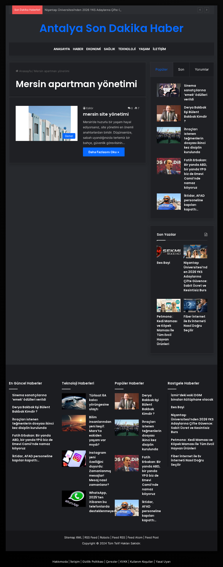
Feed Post (152, 537)
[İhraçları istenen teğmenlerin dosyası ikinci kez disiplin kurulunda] (169, 135)
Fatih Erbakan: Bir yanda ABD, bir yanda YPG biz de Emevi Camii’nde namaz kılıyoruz (195, 174)
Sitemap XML (73, 537)
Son (181, 69)
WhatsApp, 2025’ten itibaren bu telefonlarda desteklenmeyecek (104, 502)
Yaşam (144, 49)
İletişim (159, 49)
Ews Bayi (163, 263)
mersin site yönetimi (106, 114)
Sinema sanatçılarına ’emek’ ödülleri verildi (195, 92)
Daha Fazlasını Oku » (103, 152)
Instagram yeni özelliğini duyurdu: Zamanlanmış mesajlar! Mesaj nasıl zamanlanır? (100, 468)
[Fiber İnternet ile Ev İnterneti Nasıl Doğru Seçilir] (195, 305)
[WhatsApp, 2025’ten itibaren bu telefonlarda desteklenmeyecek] (74, 499)
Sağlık (109, 49)
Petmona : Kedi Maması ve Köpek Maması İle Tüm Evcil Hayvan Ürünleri (167, 330)
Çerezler (112, 561)
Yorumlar (202, 69)
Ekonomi (93, 49)
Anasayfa (62, 49)
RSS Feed (90, 537)
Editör (89, 108)
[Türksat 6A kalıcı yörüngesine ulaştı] (74, 401)
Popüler (161, 69)
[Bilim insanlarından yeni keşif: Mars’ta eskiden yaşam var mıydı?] (74, 423)
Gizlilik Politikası (92, 561)
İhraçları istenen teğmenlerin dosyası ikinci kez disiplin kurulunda (195, 140)
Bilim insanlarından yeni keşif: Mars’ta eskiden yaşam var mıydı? (100, 431)
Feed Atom (135, 537)
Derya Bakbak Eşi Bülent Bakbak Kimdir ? (195, 114)
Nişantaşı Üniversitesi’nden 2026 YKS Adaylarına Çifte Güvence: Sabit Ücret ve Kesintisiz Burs (108, 10)
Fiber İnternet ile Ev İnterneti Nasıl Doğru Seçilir (195, 323)
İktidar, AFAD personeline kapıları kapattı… (194, 202)
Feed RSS (118, 537)
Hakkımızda (60, 561)
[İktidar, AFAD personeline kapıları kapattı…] (169, 201)
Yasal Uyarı (163, 561)
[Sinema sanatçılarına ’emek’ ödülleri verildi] (169, 90)
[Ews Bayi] (169, 251)
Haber (78, 49)
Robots (105, 537)
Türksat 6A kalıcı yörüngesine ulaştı (99, 402)
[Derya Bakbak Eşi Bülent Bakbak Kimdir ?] (169, 113)
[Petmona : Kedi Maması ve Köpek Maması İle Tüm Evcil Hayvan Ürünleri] (169, 305)
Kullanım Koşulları (141, 561)
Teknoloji (127, 49)
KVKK (123, 561)
